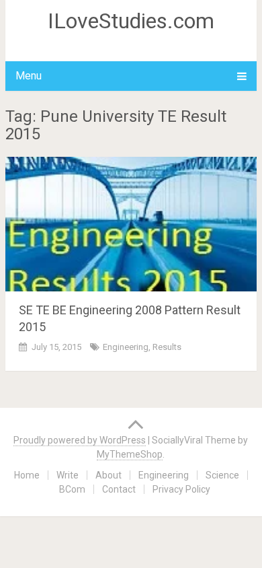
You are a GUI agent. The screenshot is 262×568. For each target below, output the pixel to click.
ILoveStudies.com (131, 21)
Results (166, 347)
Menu (28, 75)
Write (67, 475)
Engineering (125, 347)
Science (222, 475)
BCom (72, 489)
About (108, 475)
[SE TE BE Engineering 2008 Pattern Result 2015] (131, 224)
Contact (119, 489)
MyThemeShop (130, 454)
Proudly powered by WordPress (79, 440)
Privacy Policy (181, 489)
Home (27, 475)
